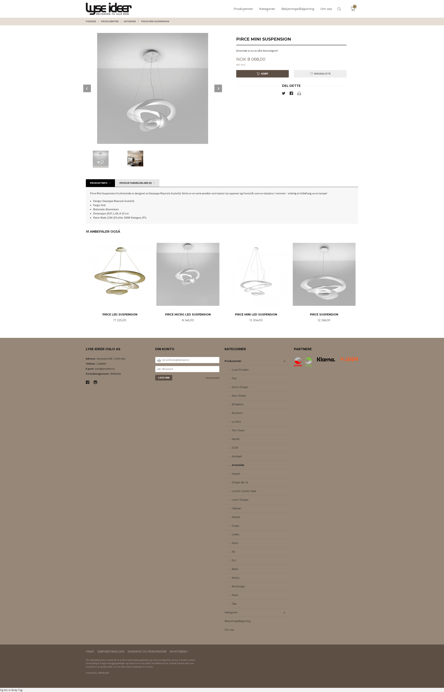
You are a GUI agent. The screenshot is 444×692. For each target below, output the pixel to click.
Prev (87, 88)
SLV (234, 560)
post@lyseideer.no (105, 368)
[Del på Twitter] (283, 94)
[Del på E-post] (299, 94)
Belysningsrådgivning (237, 621)
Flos (234, 378)
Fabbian (236, 508)
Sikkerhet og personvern (147, 651)
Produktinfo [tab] (98, 183)
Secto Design (240, 387)
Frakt (90, 651)
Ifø (233, 551)
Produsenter (233, 361)
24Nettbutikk (103, 672)
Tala (234, 603)
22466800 (101, 363)
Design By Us (240, 482)
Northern (237, 413)
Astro (235, 543)
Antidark (237, 456)
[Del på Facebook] (291, 94)
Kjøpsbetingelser (110, 651)
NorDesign (238, 586)
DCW (235, 447)
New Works (239, 395)
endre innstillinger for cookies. (139, 666)
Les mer (117, 666)
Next (218, 88)
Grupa (235, 525)
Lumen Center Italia (244, 491)
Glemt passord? (212, 378)
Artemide (238, 465)
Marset (236, 517)
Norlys (235, 577)
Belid (235, 569)
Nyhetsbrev (178, 651)
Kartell (235, 439)
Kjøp (264, 73)
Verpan (236, 473)
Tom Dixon (238, 430)
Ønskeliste (322, 73)
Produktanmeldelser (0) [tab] (135, 183)
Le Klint (236, 421)
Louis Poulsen (240, 369)
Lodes (235, 534)
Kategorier (231, 612)
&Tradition (238, 404)
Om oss (229, 629)
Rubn (235, 595)
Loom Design (240, 499)
